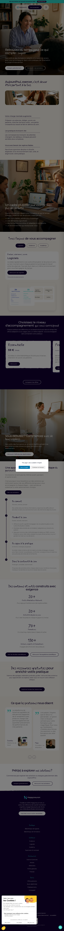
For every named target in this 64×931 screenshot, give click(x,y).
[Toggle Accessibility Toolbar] (60, 927)
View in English (24, 467)
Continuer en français (38, 467)
